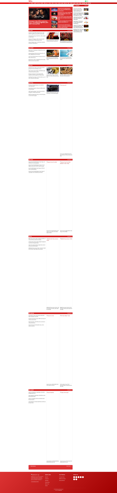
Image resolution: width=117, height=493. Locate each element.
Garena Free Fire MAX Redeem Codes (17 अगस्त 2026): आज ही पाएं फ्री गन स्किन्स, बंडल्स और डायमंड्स (65, 26)
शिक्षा (86, 3)
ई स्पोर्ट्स (32, 3)
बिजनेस (50, 3)
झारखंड (62, 3)
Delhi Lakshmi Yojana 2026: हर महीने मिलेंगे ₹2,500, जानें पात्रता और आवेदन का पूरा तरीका (65, 18)
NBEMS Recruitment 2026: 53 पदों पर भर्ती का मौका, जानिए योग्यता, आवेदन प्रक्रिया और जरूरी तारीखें (66, 308)
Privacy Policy (47, 482)
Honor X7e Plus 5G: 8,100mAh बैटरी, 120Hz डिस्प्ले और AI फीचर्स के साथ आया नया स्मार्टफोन (66, 58)
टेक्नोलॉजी (41, 3)
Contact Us (47, 478)
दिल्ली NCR (65, 3)
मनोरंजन (53, 3)
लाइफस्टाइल (83, 3)
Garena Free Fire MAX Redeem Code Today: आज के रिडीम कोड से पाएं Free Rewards (64, 9)
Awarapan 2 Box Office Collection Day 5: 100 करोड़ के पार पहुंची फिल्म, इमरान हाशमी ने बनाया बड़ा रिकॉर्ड (38, 22)
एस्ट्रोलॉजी (35, 3)
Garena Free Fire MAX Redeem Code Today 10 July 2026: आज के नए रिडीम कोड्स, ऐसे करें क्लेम (53, 231)
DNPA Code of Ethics (62, 478)
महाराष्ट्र (74, 3)
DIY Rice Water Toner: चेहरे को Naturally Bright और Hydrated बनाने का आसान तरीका (66, 385)
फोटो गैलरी (89, 3)
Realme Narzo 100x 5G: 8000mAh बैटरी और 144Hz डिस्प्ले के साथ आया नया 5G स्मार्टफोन (52, 58)
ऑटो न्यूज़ (38, 3)
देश (47, 3)
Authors (46, 485)
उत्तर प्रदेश (59, 3)
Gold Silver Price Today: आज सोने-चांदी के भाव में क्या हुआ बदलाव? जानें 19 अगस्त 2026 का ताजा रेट (65, 13)
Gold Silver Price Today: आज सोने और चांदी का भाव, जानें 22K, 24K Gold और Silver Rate (53, 76)
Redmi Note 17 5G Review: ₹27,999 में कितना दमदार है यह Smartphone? (78, 22)
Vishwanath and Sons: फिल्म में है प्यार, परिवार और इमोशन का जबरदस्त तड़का (78, 18)
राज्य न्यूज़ (55, 3)
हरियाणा (80, 3)
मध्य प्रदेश (71, 3)
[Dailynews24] (30, 1)
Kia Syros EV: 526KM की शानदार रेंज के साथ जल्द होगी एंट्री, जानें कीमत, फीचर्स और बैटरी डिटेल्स (66, 154)
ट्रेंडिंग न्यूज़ (45, 3)
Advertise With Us (62, 480)
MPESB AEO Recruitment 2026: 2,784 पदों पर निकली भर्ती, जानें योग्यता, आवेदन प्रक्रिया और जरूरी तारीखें (53, 308)
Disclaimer (46, 480)
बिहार (68, 3)
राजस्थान (77, 3)
